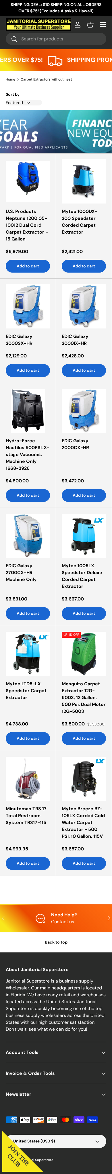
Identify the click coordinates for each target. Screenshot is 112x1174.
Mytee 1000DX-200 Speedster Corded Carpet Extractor (79, 221)
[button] (90, 24)
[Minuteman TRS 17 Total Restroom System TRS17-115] (28, 779)
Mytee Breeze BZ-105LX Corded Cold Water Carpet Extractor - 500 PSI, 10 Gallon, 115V (83, 822)
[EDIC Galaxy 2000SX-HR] (28, 306)
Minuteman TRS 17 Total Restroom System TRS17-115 (26, 815)
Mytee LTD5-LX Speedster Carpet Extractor (26, 691)
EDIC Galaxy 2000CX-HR (75, 444)
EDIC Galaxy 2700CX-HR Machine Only (21, 572)
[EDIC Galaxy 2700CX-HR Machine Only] (28, 536)
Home (10, 79)
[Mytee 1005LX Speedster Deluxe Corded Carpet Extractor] (84, 536)
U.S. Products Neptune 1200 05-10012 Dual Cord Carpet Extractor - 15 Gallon (27, 225)
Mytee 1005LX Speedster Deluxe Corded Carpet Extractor (82, 576)
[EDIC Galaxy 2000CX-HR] (84, 411)
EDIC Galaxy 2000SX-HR (19, 339)
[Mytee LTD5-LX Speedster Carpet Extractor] (28, 654)
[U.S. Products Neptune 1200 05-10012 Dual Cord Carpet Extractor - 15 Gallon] (28, 181)
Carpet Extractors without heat (46, 79)
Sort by (13, 94)
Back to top (56, 942)
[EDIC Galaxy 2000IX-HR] (84, 306)
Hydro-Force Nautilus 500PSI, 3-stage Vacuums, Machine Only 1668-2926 (27, 454)
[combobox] (56, 39)
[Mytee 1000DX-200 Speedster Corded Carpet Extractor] (84, 181)
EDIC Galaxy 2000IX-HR (75, 339)
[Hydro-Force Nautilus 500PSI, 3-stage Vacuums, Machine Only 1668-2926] (28, 411)
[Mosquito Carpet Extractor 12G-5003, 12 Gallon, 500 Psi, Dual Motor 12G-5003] (84, 654)
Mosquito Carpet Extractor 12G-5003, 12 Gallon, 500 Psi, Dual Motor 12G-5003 (84, 697)
